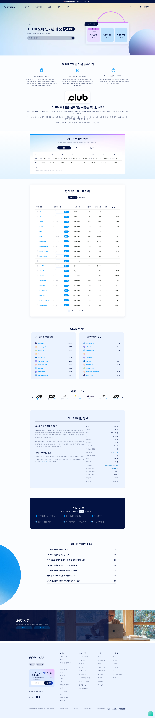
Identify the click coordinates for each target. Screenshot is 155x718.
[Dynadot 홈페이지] (9, 7)
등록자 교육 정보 (87, 708)
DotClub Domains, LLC (111, 465)
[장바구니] (148, 7)
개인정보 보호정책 (64, 708)
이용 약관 (76, 708)
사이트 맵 (116, 667)
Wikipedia (115, 468)
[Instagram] (32, 691)
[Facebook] (29, 691)
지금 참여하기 (48, 683)
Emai (25, 628)
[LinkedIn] (34, 691)
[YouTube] (40, 691)
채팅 (43, 628)
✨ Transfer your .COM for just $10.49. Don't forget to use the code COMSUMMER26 (76, 1)
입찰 (66, 212)
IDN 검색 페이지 (45, 461)
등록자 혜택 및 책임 (101, 708)
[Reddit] (42, 691)
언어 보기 (115, 452)
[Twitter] (37, 691)
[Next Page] (89, 311)
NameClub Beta (83, 688)
